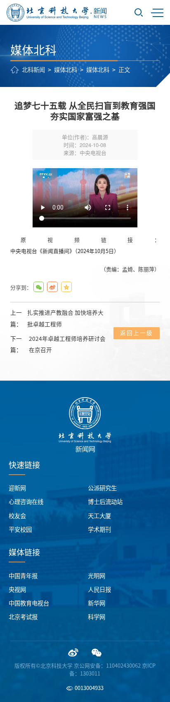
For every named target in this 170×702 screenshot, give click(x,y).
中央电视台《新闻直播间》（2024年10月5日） (64, 251)
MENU (157, 12)
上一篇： (57, 318)
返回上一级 (136, 333)
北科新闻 (33, 70)
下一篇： (58, 344)
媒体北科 (65, 70)
